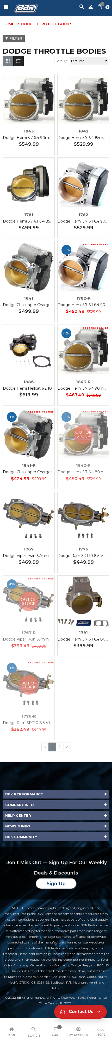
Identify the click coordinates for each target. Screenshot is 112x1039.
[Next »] (67, 747)
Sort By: (62, 61)
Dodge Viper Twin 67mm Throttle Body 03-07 (45, 555)
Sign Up (56, 883)
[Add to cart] (36, 116)
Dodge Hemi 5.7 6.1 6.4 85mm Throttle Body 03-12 (49, 221)
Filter (15, 38)
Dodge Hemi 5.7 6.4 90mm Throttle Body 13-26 (46, 137)
